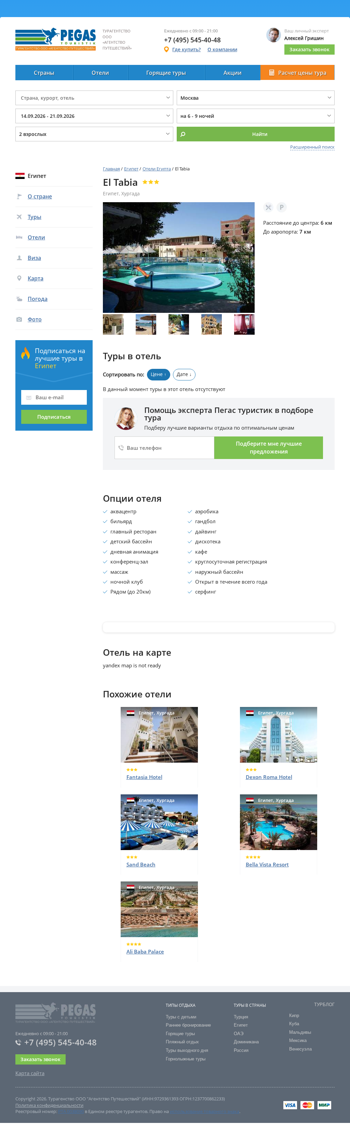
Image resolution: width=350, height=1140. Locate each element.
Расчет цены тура (302, 73)
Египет (131, 169)
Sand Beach (141, 864)
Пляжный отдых (182, 1041)
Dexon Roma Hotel (269, 777)
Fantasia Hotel (144, 777)
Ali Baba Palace (145, 951)
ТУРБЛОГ (324, 1004)
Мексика (298, 1040)
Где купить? (186, 49)
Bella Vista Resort (267, 864)
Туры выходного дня (187, 1050)
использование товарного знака (204, 1111)
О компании (222, 49)
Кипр (294, 1015)
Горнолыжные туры (185, 1058)
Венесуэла (300, 1049)
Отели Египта (157, 169)
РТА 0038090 (71, 1111)
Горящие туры (166, 73)
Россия (241, 1050)
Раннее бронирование (188, 1025)
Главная (111, 169)
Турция (241, 1016)
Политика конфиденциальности (49, 1105)
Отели (100, 73)
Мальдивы (300, 1032)
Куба (294, 1023)
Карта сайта (29, 1073)
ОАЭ (238, 1033)
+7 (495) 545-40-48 (60, 1042)
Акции (233, 73)
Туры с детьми (181, 1016)
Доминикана (246, 1041)
